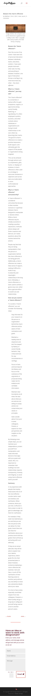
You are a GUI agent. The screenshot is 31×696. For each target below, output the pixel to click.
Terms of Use (19, 693)
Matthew (7, 16)
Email (19, 674)
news (19, 16)
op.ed (23, 16)
